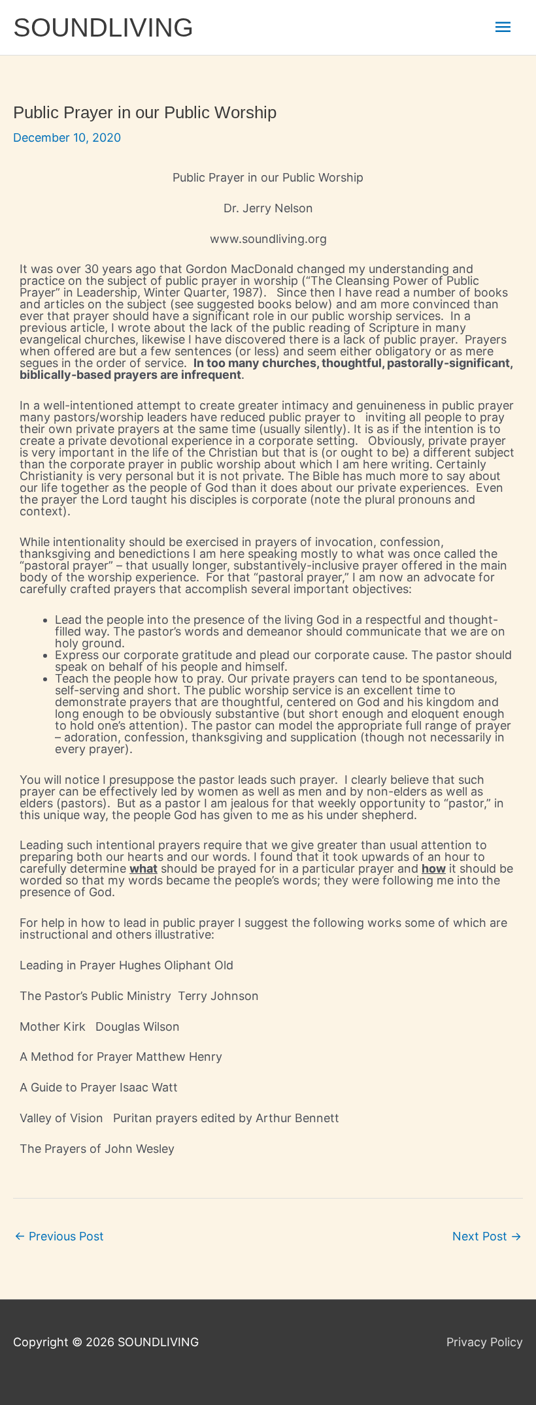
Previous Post (59, 1236)
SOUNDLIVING (103, 27)
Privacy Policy (484, 1342)
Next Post (487, 1236)
